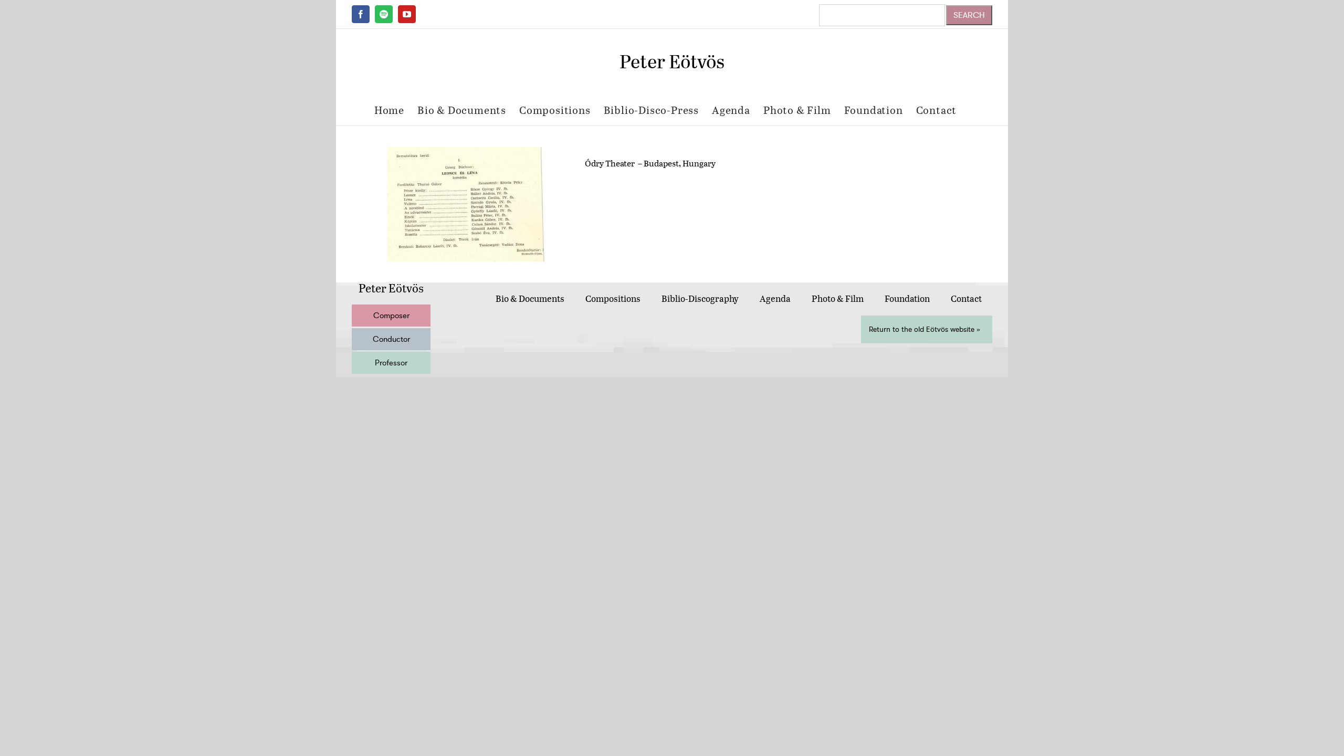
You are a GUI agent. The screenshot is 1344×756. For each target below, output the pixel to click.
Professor (391, 363)
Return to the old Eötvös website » (924, 329)
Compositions (612, 298)
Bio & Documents (530, 298)
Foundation (907, 298)
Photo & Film (838, 298)
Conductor (391, 339)
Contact (966, 298)
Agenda (775, 298)
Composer (391, 315)
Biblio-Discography (700, 298)
